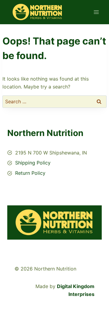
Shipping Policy (33, 163)
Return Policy (30, 173)
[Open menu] (96, 12)
